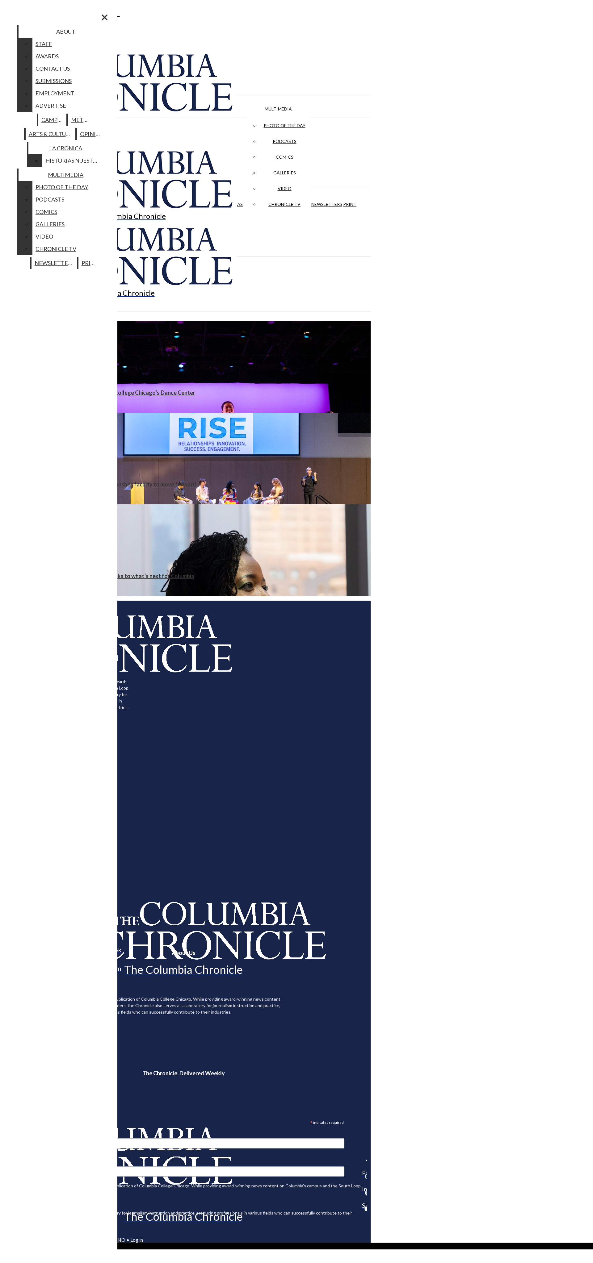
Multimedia (278, 108)
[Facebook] (364, 1160)
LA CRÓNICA (65, 148)
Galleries (284, 172)
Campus (52, 119)
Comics (284, 157)
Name (16, 1162)
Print (349, 204)
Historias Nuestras (74, 160)
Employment (55, 93)
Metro (81, 119)
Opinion (92, 134)
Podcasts (284, 141)
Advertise (51, 105)
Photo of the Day (284, 125)
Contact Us (53, 68)
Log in (136, 1240)
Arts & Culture (51, 134)
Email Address (24, 1134)
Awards (47, 56)
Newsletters (326, 204)
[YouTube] (364, 1209)
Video (285, 188)
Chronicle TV (284, 204)
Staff (44, 43)
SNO (120, 1240)
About (65, 31)
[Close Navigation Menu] (104, 17)
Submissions (54, 80)
